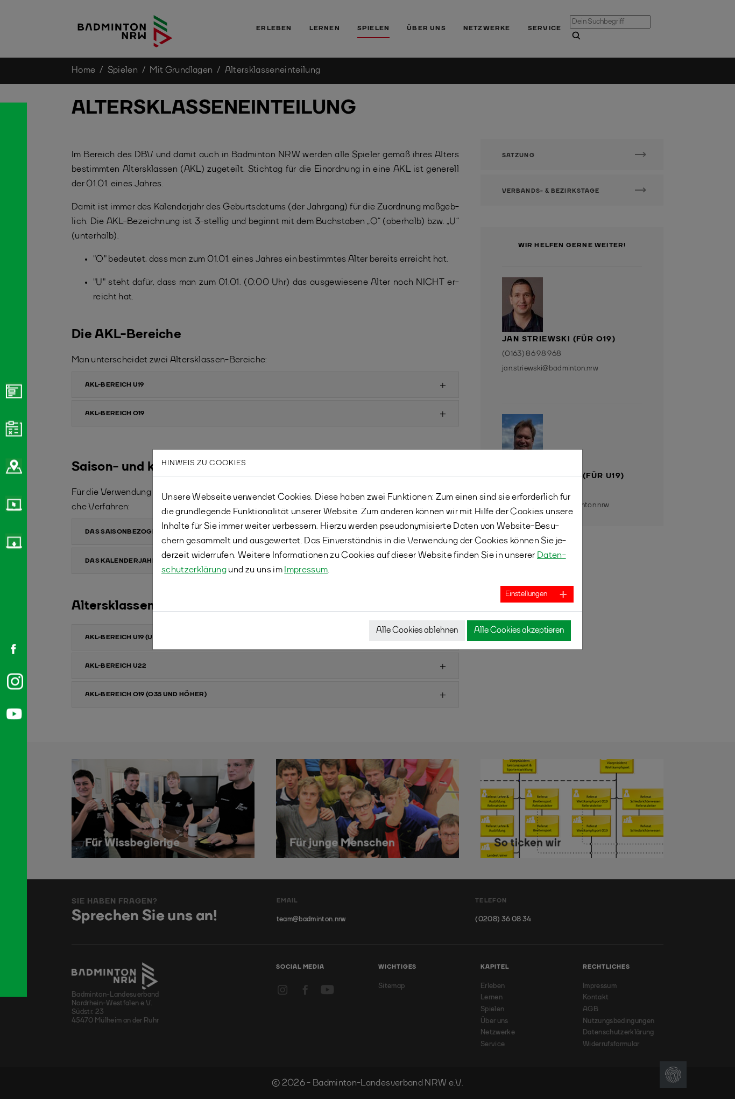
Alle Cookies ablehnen (417, 630)
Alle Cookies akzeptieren (519, 630)
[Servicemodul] (12, 503)
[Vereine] (12, 466)
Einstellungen (526, 594)
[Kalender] (12, 428)
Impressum (306, 570)
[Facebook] (9, 649)
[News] (12, 390)
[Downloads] (12, 541)
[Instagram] (13, 681)
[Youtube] (12, 713)
